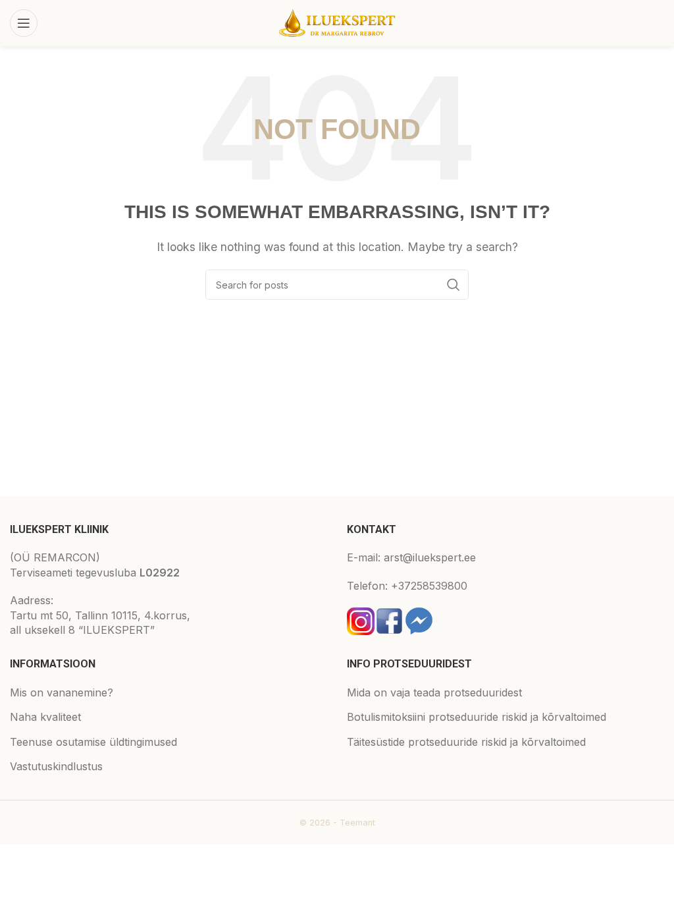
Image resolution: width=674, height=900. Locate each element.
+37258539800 (429, 585)
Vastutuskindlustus (56, 766)
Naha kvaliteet (45, 716)
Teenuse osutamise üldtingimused (93, 741)
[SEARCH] (453, 284)
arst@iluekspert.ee (430, 557)
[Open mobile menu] (23, 23)
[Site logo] (337, 21)
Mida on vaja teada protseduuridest (434, 692)
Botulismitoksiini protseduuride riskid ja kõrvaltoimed (476, 716)
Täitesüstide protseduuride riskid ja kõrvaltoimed (466, 741)
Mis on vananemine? (61, 692)
